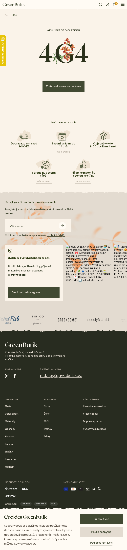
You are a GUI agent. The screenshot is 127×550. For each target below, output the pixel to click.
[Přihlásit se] (107, 4)
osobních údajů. (56, 235)
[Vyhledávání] (100, 4)
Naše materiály (83, 181)
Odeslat (62, 225)
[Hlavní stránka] (13, 4)
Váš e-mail (16, 226)
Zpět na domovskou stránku (63, 86)
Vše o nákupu (63, 152)
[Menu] (121, 4)
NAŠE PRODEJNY (44, 181)
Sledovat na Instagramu (26, 292)
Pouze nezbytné (101, 532)
